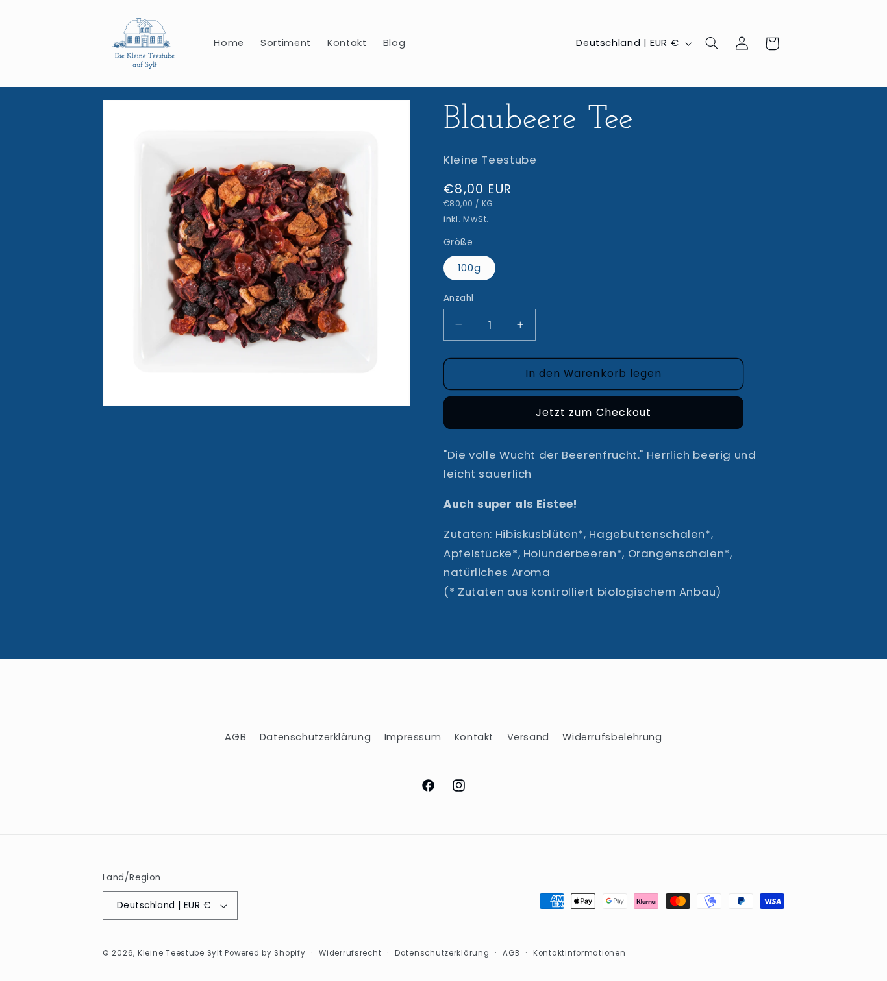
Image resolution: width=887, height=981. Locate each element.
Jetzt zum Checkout (593, 412)
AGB (235, 737)
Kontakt (474, 737)
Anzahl (458, 297)
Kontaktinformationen (579, 953)
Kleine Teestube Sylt (180, 953)
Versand (528, 737)
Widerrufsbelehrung (612, 737)
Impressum (413, 737)
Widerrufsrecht (350, 953)
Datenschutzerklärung (315, 737)
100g (469, 267)
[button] (712, 43)
